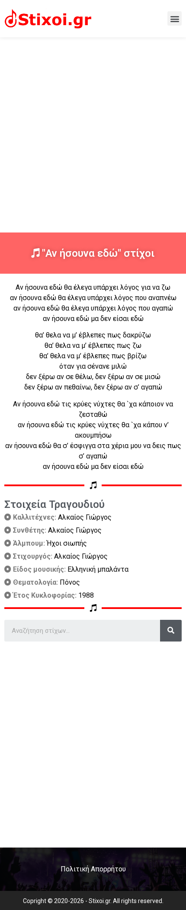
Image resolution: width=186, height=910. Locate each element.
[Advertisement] (93, 135)
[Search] (171, 631)
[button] (174, 18)
